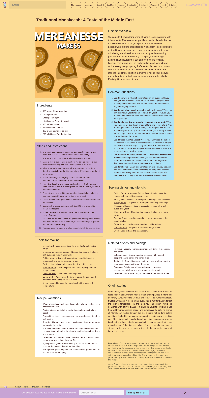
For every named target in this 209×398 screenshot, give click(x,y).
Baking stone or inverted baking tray (60, 258)
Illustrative (193, 5)
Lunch (164, 5)
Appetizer (89, 5)
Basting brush (49, 267)
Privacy (35, 387)
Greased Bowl (120, 227)
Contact (46, 387)
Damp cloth (48, 277)
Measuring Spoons (123, 206)
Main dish (132, 5)
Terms (27, 387)
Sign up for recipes (137, 393)
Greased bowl (49, 273)
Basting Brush (120, 218)
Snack (99, 5)
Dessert (121, 5)
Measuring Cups (121, 212)
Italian (173, 5)
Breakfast (110, 5)
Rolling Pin (119, 199)
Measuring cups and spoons (56, 252)
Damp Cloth (119, 224)
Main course (76, 5)
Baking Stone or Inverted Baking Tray (131, 193)
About (18, 387)
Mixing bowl (48, 246)
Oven (45, 283)
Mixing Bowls (120, 202)
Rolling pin (48, 264)
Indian (143, 5)
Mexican (153, 5)
